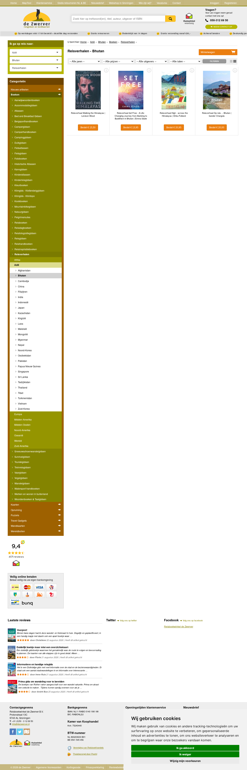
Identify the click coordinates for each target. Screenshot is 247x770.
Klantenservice (44, 2)
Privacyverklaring (95, 767)
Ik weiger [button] (185, 754)
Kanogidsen (20, 169)
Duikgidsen (20, 142)
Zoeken (170, 18)
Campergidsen (22, 126)
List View (231, 61)
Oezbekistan (24, 355)
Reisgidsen (20, 238)
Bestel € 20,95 (173, 127)
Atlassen (19, 110)
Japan (21, 307)
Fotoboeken (20, 158)
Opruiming (16, 510)
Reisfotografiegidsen (25, 233)
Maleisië (22, 328)
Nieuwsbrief (97, 2)
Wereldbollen (18, 531)
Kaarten (15, 504)
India (20, 297)
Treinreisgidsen (22, 467)
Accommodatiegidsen (25, 105)
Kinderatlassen (22, 174)
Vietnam (22, 403)
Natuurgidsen (21, 211)
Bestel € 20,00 (216, 127)
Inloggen (214, 2)
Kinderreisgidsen (23, 180)
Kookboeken (21, 201)
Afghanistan (23, 270)
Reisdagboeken (22, 227)
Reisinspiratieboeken (25, 249)
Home (13, 2)
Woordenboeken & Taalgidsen (30, 499)
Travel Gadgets (19, 520)
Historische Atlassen (25, 163)
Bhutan (21, 275)
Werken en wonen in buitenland (31, 494)
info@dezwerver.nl (21, 723)
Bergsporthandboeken (26, 121)
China (20, 286)
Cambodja (23, 281)
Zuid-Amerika (21, 445)
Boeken (15, 94)
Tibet (20, 392)
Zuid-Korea (23, 408)
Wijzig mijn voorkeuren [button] (185, 760)
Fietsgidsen (20, 153)
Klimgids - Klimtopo (24, 196)
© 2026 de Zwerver (20, 767)
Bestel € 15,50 (88, 127)
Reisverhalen (21, 254)
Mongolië (22, 334)
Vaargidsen (20, 472)
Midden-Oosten (22, 424)
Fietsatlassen (21, 147)
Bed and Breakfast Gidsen (28, 116)
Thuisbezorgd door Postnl (85, 753)
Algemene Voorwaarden (48, 767)
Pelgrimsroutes (22, 217)
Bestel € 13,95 (130, 127)
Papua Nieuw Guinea (29, 366)
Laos (20, 323)
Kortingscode (73, 767)
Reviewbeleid (116, 767)
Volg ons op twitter (128, 620)
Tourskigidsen (21, 462)
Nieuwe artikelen (20, 89)
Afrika (17, 259)
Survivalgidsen (22, 456)
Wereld (18, 440)
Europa (18, 414)
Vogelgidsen (21, 478)
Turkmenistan (24, 398)
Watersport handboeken (27, 488)
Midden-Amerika (23, 419)
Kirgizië (21, 318)
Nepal (20, 344)
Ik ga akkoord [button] (185, 748)
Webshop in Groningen (121, 2)
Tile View (234, 61)
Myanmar (22, 339)
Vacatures (162, 2)
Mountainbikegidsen (25, 206)
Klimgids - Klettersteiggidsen (29, 190)
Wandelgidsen (22, 483)
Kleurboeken (21, 185)
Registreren (230, 2)
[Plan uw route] (27, 732)
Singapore (23, 371)
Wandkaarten (18, 525)
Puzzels (15, 515)
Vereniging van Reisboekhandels (88, 747)
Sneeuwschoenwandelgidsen (30, 451)
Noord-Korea (24, 350)
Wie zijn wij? (145, 2)
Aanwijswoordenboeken (27, 100)
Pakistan (22, 360)
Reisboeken (20, 222)
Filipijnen (22, 291)
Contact (177, 2)
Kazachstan (23, 313)
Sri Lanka (22, 376)
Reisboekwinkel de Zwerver (178, 626)
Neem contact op (222, 27)
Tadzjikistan (23, 382)
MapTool (26, 2)
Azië (16, 265)
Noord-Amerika (22, 430)
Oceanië (18, 435)
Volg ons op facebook (193, 620)
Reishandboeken (23, 243)
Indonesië (22, 302)
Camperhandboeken (25, 131)
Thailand (22, 387)
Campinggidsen (22, 137)
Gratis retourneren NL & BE (72, 2)
